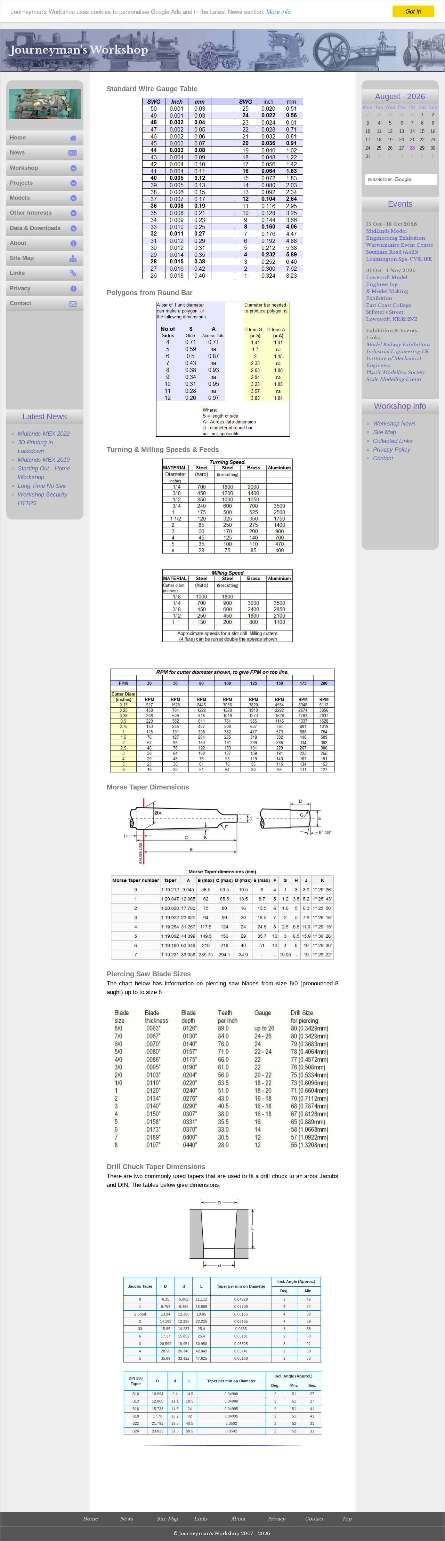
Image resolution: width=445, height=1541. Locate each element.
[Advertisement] (45, 360)
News (126, 1519)
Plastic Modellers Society (395, 372)
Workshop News (394, 423)
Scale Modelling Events (393, 379)
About (238, 1519)
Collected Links (393, 441)
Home (90, 1519)
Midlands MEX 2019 (44, 459)
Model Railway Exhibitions (398, 345)
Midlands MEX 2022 (44, 433)
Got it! (413, 11)
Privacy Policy (392, 449)
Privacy (276, 1519)
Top (346, 1519)
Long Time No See (42, 486)
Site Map (384, 432)
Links (200, 1519)
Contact (383, 458)
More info (278, 12)
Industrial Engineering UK (397, 352)
